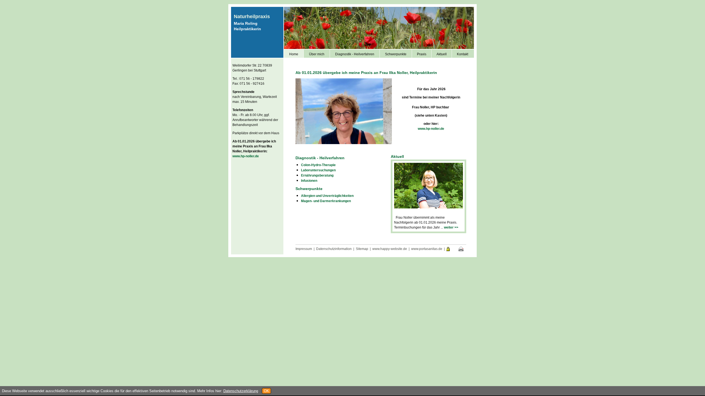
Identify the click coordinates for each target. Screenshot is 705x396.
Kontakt (462, 54)
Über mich (316, 54)
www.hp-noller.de (245, 156)
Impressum (303, 249)
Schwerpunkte (395, 54)
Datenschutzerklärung (240, 391)
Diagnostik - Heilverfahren (354, 54)
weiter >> (451, 227)
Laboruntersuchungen (318, 170)
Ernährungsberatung (317, 175)
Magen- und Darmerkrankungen (326, 201)
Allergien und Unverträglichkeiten (327, 196)
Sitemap (362, 249)
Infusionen (309, 181)
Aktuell (441, 54)
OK (266, 391)
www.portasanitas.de (426, 249)
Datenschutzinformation (334, 249)
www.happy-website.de (389, 249)
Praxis (421, 54)
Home (293, 54)
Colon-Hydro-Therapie (318, 165)
